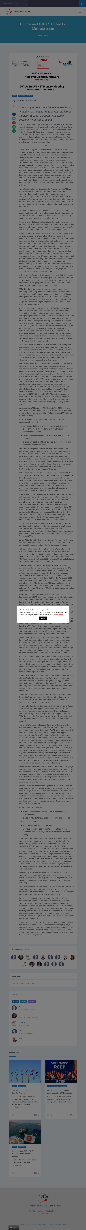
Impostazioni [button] (58, 615)
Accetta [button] (43, 618)
